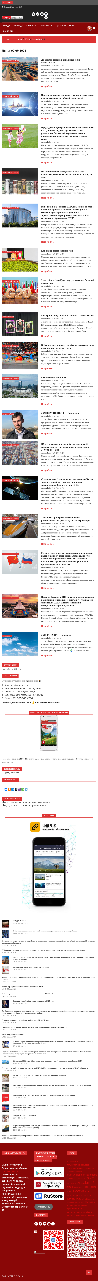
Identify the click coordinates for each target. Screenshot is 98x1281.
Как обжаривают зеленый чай (57, 250)
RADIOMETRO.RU (11, 1171)
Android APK (44, 1207)
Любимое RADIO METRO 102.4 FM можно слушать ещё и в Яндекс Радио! (44, 1095)
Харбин (81, 1196)
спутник (82, 1212)
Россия (79, 1191)
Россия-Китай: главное (11, 61)
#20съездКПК (72, 1162)
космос (70, 1205)
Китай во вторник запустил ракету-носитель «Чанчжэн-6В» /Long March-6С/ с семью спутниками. (43, 1136)
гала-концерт (79, 1202)
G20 (79, 1178)
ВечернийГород (8, 316)
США (87, 1191)
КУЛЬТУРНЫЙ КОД (8, 414)
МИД (69, 1187)
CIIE (68, 1178)
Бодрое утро (71, 1183)
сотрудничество (73, 1212)
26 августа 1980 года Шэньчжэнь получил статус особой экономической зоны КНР (47, 1061)
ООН (84, 1187)
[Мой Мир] (12, 789)
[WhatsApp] (22, 789)
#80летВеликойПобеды (78, 1165)
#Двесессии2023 (88, 1168)
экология (83, 1215)
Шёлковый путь (74, 1199)
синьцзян (87, 1209)
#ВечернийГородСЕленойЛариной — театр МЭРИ (67, 315)
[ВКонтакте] (6, 789)
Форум (76, 1196)
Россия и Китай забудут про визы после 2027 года (33, 1001)
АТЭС (83, 1178)
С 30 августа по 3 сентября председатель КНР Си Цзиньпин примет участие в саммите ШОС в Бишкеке (45, 1068)
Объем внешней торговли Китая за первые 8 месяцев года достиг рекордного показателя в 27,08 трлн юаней (65, 447)
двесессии (90, 1202)
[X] (16, 789)
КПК (78, 1183)
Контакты (8, 31)
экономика (91, 1215)
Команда (18, 26)
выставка (70, 1202)
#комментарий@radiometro (82, 1174)
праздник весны (75, 1208)
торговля (70, 1215)
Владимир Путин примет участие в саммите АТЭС (23, 987)
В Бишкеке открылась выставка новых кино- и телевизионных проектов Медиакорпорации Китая (43, 950)
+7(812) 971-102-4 (11, 805)
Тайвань (70, 1196)
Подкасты (60, 26)
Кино (82, 1183)
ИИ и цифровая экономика (13, 1034)
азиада (85, 1199)
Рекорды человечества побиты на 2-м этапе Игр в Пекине (26, 1020)
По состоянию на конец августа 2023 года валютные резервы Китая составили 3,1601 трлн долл (66, 174)
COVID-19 (73, 1178)
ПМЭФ (88, 1187)
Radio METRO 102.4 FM (11, 669)
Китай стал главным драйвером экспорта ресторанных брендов (39, 1075)
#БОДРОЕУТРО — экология (56, 635)
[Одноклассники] (9, 789)
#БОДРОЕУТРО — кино (23, 921)
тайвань (89, 1212)
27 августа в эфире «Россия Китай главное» (31, 967)
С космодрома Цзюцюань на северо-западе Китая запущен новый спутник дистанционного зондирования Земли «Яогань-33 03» (67, 482)
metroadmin (46, 66)
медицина (77, 1205)
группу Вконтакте (12, 773)
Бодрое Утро (7, 636)
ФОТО (71, 26)
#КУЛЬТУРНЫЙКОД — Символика (60, 413)
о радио (7, 26)
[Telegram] (26, 789)
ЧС (85, 1196)
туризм (77, 1215)
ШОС (90, 1195)
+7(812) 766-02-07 (11, 802)
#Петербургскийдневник (74, 1171)
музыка (84, 1205)
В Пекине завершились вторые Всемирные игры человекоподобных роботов (45, 931)
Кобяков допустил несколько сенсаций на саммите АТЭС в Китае (29, 994)
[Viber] (19, 789)
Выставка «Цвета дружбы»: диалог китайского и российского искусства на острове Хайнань (52, 1085)
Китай (89, 1183)
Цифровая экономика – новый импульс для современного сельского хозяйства (34, 1027)
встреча (91, 1199)
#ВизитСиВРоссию (74, 1168)
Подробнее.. (47, 86)
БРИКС (90, 1178)
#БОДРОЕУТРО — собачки (24, 1115)
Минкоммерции (76, 1187)
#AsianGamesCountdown (53, 377)
